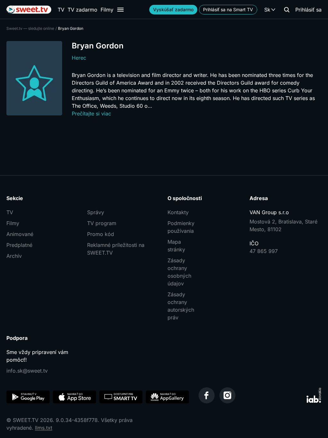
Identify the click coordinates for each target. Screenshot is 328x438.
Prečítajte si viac (91, 113)
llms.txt (43, 428)
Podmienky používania (181, 227)
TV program (101, 223)
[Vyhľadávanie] (287, 9)
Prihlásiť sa (308, 9)
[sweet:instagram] (227, 395)
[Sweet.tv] (28, 9)
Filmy (107, 9)
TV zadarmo (82, 9)
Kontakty (178, 212)
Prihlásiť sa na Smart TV (228, 9)
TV (61, 9)
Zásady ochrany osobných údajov (179, 272)
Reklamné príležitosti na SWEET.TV (115, 249)
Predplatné (19, 245)
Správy (95, 212)
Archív (14, 256)
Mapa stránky (176, 246)
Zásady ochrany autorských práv (181, 306)
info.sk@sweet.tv (27, 370)
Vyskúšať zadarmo (173, 9)
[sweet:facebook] (207, 395)
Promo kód (100, 234)
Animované (19, 234)
